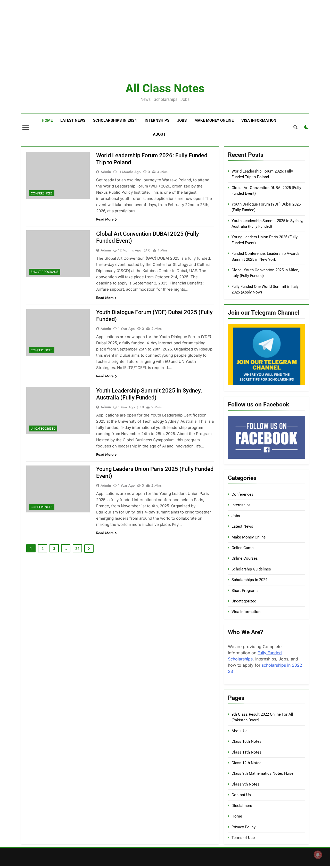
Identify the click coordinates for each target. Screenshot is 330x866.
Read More (105, 219)
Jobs (182, 120)
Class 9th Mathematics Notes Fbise (262, 773)
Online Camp (242, 547)
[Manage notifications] (318, 855)
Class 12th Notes (246, 763)
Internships (157, 120)
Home (47, 120)
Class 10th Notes (246, 741)
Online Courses (245, 558)
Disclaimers (242, 805)
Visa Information (258, 120)
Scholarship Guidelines (251, 569)
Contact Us (241, 795)
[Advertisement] (154, 36)
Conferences (42, 193)
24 (77, 548)
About (159, 134)
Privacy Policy (243, 827)
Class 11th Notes (246, 752)
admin (106, 171)
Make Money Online (214, 120)
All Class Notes (165, 88)
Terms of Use (243, 837)
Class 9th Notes (245, 784)
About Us (240, 731)
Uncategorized (43, 428)
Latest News (72, 120)
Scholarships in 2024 (115, 120)
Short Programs (45, 271)
